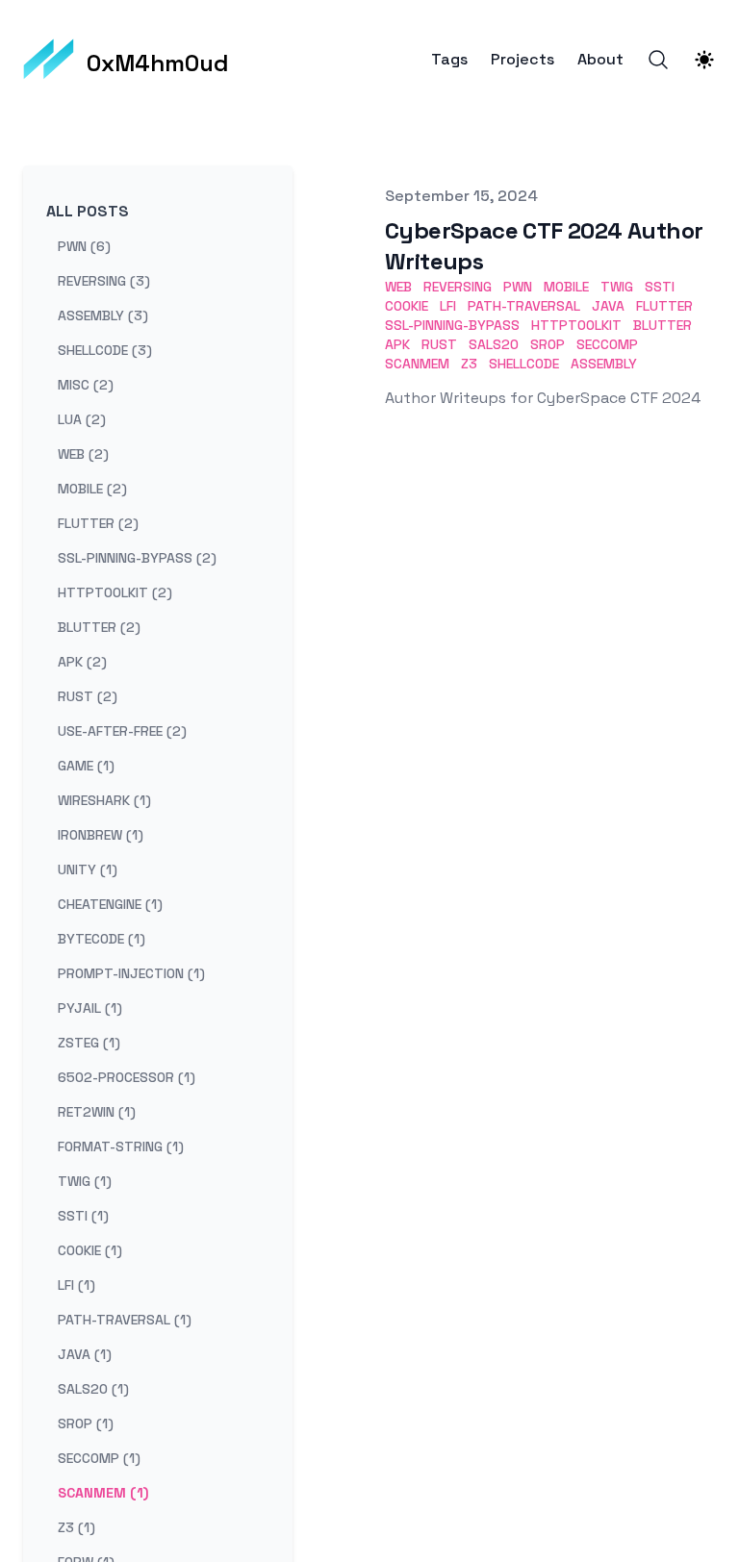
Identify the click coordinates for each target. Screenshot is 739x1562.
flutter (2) (98, 523)
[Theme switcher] (704, 59)
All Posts (87, 211)
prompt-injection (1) (131, 973)
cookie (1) (90, 1250)
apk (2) (82, 661)
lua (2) (82, 419)
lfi (448, 306)
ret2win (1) (97, 1112)
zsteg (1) (89, 1042)
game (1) (86, 765)
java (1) (85, 1354)
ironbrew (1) (100, 835)
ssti (660, 286)
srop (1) (86, 1423)
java (608, 306)
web (398, 286)
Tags (449, 59)
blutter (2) (99, 627)
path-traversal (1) (124, 1319)
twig (616, 286)
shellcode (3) (105, 350)
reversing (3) (104, 281)
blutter (662, 325)
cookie (406, 306)
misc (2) (86, 384)
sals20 (494, 344)
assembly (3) (103, 315)
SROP (547, 344)
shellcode (524, 363)
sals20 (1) (93, 1389)
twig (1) (85, 1181)
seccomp (607, 344)
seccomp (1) (99, 1458)
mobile (566, 286)
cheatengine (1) (110, 904)
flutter (664, 306)
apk (397, 344)
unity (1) (87, 869)
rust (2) (87, 696)
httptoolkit (576, 325)
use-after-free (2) (122, 731)
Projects (522, 59)
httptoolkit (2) (115, 592)
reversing (457, 286)
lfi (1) (76, 1285)
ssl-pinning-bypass (452, 325)
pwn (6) (84, 246)
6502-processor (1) (126, 1077)
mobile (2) (92, 488)
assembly (604, 363)
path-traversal (524, 306)
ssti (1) (83, 1215)
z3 (469, 363)
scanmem (417, 363)
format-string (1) (121, 1146)
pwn (517, 286)
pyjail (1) (90, 1008)
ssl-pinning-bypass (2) (137, 558)
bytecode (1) (101, 938)
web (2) (83, 454)
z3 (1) (76, 1527)
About (600, 59)
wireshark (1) (104, 800)
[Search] (658, 59)
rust (439, 344)
